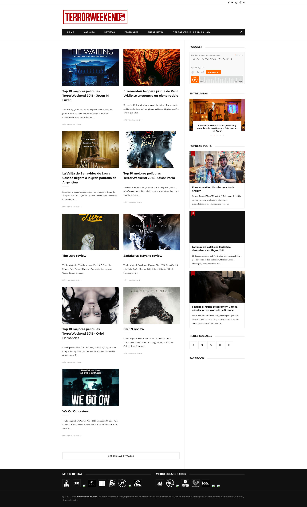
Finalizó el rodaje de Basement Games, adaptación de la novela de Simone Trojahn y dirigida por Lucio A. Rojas (214, 310)
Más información (70, 124)
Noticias (89, 32)
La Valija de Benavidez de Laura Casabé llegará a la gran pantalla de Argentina (89, 178)
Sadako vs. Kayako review (142, 255)
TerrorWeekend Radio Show (191, 32)
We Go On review (75, 411)
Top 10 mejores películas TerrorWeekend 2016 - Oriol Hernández (83, 334)
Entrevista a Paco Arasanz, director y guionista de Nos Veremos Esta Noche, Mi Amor (217, 128)
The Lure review (74, 255)
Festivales (131, 32)
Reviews (109, 32)
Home (70, 32)
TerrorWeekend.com (87, 497)
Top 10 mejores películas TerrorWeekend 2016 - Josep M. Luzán (85, 96)
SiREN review (133, 329)
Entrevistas (156, 32)
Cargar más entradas (121, 456)
